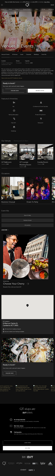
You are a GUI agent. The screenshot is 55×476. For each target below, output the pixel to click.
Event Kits (44, 54)
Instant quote (40, 90)
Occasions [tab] (5, 173)
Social (21, 54)
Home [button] (2, 9)
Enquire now (15, 90)
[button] (27, 305)
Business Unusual (27, 220)
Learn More (27, 442)
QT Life (43, 9)
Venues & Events (5, 54)
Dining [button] (16, 9)
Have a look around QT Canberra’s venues (11, 78)
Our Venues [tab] (6, 141)
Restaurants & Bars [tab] (21, 141)
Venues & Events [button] (27, 9)
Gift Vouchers (51, 9)
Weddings (36, 54)
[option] (27, 2)
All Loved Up (27, 225)
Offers (36, 9)
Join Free (27, 448)
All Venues (14, 54)
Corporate (28, 54)
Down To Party (27, 215)
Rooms (10, 9)
